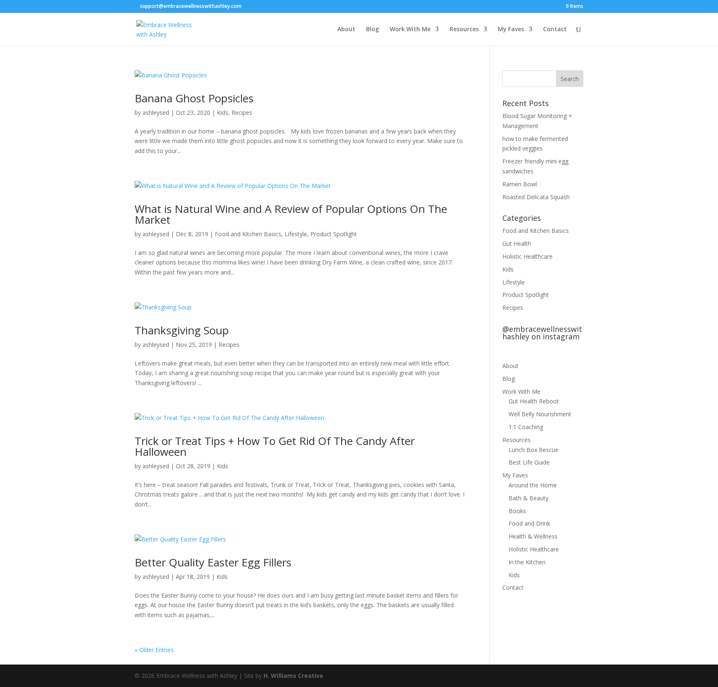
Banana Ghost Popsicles (194, 98)
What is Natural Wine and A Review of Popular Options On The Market (291, 214)
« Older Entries (154, 650)
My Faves (511, 29)
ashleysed (156, 112)
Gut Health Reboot (534, 401)
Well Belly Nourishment (540, 414)
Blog (372, 29)
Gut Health (516, 243)
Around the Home (533, 485)
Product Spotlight (333, 234)
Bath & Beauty (528, 498)
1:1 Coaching (526, 427)
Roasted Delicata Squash (536, 197)
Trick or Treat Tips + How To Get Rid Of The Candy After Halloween (275, 446)
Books (517, 511)
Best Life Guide (529, 462)
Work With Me (410, 29)
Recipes (241, 112)
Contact (555, 29)
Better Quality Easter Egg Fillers (213, 562)
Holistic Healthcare (527, 256)
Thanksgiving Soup (182, 330)
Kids (222, 112)
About (346, 29)
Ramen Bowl (519, 184)
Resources (464, 29)
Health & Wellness (533, 536)
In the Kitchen (527, 562)
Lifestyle (296, 234)
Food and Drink (529, 523)
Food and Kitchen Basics (248, 234)
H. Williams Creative (293, 676)
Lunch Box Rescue (533, 450)
